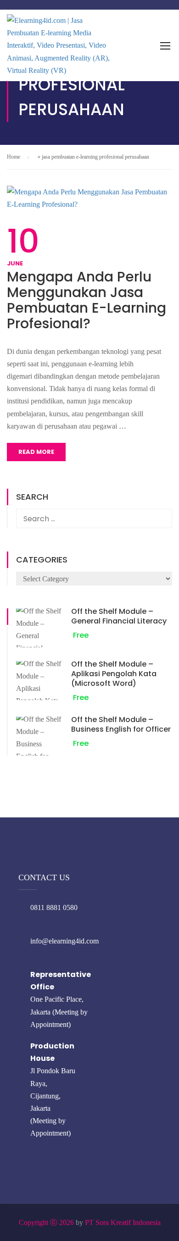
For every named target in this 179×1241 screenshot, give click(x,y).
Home (13, 157)
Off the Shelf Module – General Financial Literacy (119, 616)
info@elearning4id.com (64, 941)
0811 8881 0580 (54, 907)
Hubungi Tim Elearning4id (88, 35)
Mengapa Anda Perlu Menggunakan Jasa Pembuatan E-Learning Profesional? (86, 300)
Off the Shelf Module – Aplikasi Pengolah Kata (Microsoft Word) (114, 674)
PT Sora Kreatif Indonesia (123, 1222)
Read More (36, 451)
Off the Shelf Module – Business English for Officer (121, 724)
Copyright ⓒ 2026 (46, 1222)
